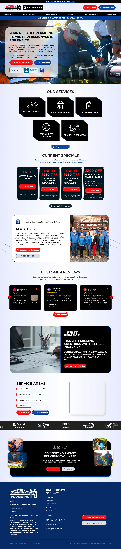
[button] (8, 14)
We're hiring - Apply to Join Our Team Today (60, 18)
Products (49, 515)
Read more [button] (16, 306)
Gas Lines (49, 505)
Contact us (50, 513)
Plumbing (49, 500)
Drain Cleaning (51, 508)
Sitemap (108, 543)
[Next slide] (111, 297)
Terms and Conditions (83, 543)
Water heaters (51, 503)
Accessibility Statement (98, 543)
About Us (49, 510)
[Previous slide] (9, 297)
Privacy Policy (71, 543)
